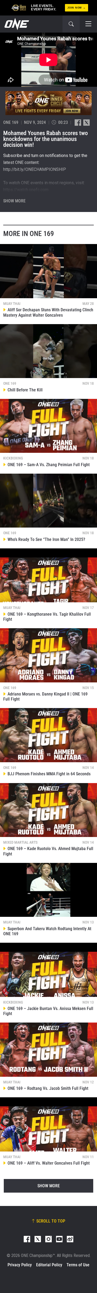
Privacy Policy (20, 1264)
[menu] (88, 24)
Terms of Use (78, 1264)
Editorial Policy (49, 1264)
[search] (71, 24)
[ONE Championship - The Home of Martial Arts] (16, 24)
